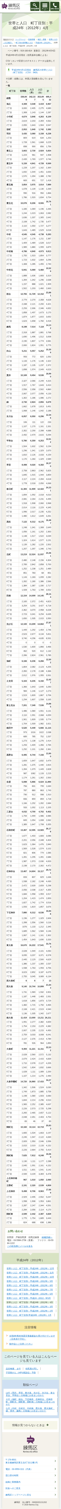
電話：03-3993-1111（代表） (19, 1469)
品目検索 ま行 (13, 1368)
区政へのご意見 (13, 1488)
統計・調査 (42, 39)
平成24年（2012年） (43, 43)
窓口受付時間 (12, 1475)
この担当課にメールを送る (20, 1246)
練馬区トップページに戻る (18, 1495)
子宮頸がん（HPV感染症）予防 (21, 1372)
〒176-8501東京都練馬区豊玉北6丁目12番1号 (22, 1461)
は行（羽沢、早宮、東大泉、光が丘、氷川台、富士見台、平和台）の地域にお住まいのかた (30, 1394)
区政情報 (31, 39)
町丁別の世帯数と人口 (24, 43)
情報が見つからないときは (28, 1425)
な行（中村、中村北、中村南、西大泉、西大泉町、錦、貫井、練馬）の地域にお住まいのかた (30, 1409)
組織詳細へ (47, 1237)
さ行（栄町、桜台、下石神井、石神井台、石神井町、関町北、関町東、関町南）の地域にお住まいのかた (30, 1402)
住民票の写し (31, 1368)
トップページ (20, 39)
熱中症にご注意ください (21, 1344)
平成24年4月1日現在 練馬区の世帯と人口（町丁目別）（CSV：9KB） (31, 71)
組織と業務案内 (13, 1482)
